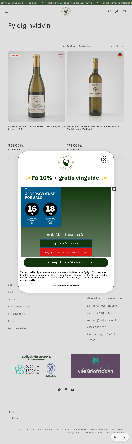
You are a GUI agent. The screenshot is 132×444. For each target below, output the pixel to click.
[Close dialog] (104, 159)
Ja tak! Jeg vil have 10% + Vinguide (66, 262)
